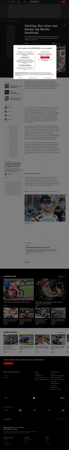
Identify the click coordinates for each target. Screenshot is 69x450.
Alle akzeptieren (25, 57)
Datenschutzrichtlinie (33, 77)
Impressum (20, 77)
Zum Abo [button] (45, 57)
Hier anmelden (45, 60)
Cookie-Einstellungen (48, 77)
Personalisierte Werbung (25, 65)
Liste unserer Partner (45, 74)
